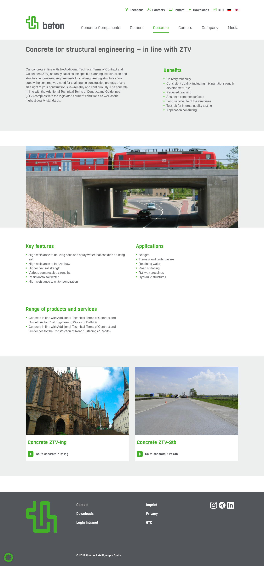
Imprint (151, 505)
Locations (137, 10)
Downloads (201, 10)
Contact (179, 10)
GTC (221, 10)
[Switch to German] (229, 10)
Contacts (158, 10)
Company (210, 27)
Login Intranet (87, 522)
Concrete (161, 27)
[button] (8, 557)
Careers (185, 27)
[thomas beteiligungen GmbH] (45, 22)
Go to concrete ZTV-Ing (52, 454)
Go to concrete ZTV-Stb (161, 454)
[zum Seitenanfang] (253, 549)
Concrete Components (100, 27)
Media (233, 27)
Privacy (152, 514)
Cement (136, 27)
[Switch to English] (236, 10)
